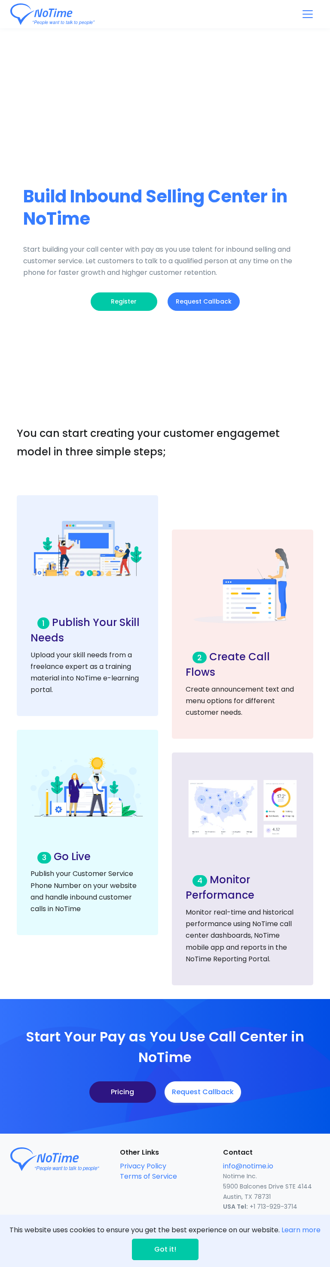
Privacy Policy (143, 1166)
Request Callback (204, 301)
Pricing (122, 1092)
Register (124, 301)
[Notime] (68, 14)
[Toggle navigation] (308, 14)
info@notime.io (248, 1166)
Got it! (165, 1249)
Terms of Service (148, 1176)
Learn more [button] (301, 1230)
